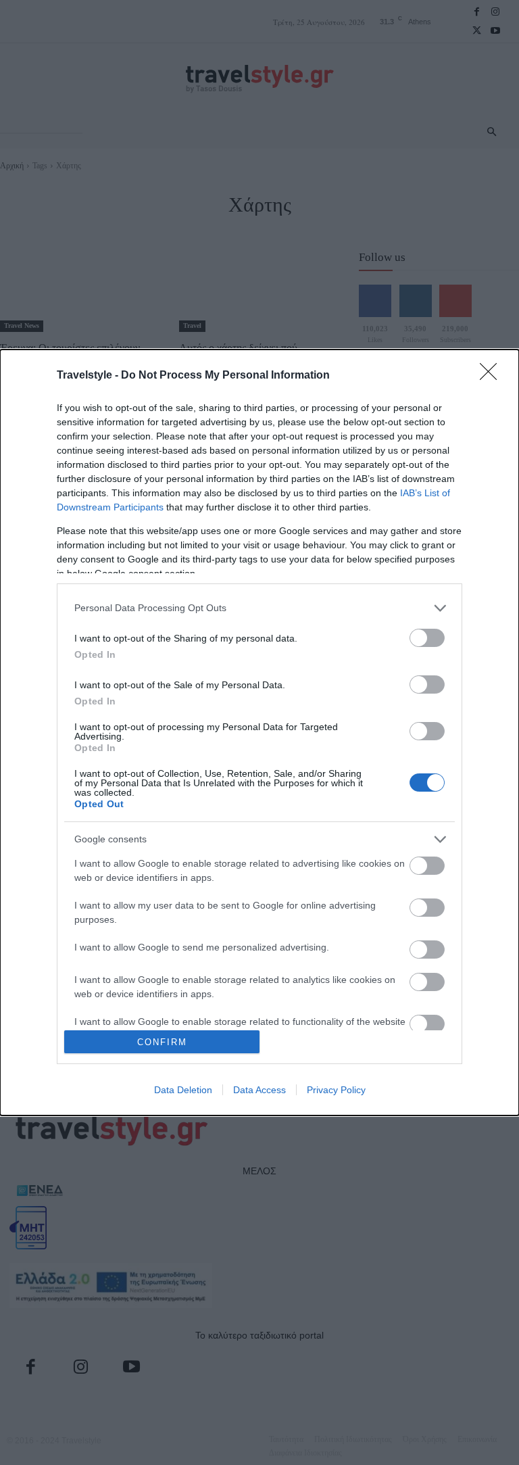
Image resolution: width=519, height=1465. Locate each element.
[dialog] (259, 732)
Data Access (259, 1089)
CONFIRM (162, 1042)
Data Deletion (183, 1089)
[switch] (427, 638)
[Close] (492, 376)
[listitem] (259, 608)
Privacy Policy (336, 1089)
